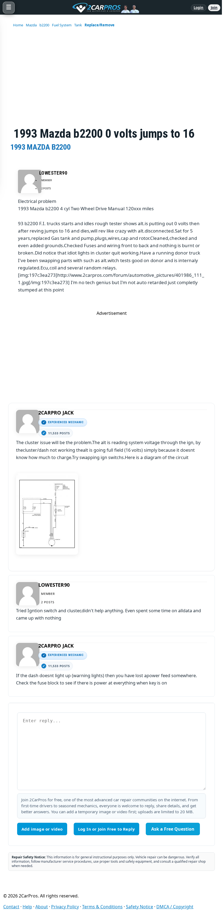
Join (214, 7)
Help (27, 907)
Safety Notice (139, 907)
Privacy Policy (65, 907)
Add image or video (42, 829)
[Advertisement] (111, 354)
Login (199, 7)
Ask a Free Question (172, 829)
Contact (11, 907)
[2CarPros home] (102, 7)
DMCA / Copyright (174, 907)
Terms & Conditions (102, 907)
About (41, 907)
